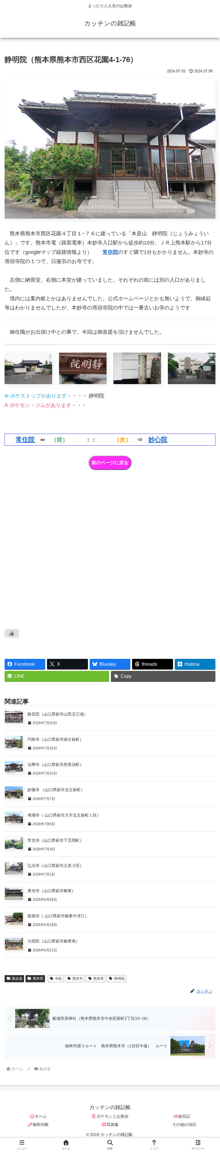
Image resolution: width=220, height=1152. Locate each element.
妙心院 (157, 439)
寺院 (58, 979)
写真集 (113, 1124)
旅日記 (184, 1116)
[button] (202, 884)
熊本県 (38, 979)
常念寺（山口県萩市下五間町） (56, 840)
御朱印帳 (41, 1124)
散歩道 (17, 979)
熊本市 (77, 979)
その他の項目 (184, 1124)
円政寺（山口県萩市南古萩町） (56, 739)
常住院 (110, 252)
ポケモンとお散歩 (113, 1116)
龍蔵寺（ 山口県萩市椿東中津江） (58, 916)
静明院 (119, 979)
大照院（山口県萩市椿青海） (54, 941)
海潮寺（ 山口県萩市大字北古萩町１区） (64, 815)
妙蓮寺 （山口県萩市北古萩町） (56, 789)
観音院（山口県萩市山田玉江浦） (58, 714)
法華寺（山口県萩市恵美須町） (56, 764)
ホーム (41, 1116)
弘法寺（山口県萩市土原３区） (56, 865)
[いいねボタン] (12, 633)
